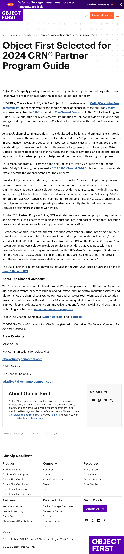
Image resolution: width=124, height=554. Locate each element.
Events (47, 516)
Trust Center (67, 539)
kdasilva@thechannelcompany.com (28, 381)
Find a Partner (10, 516)
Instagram (37, 418)
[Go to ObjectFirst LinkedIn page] (99, 520)
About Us (48, 469)
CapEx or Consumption (15, 474)
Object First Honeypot (15, 489)
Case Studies (90, 484)
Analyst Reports (92, 479)
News (46, 484)
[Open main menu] (118, 15)
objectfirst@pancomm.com (22, 359)
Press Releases (30, 35)
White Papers (90, 469)
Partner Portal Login (13, 511)
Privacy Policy (10, 539)
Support (47, 526)
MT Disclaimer (42, 539)
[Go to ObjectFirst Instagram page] (93, 520)
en (8, 532)
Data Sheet (89, 474)
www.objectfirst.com (26, 414)
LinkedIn (21, 418)
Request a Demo (52, 511)
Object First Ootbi (12, 479)
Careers (47, 474)
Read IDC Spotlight (98, 4)
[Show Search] (86, 15)
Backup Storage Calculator (58, 506)
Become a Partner (12, 506)
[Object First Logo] (11, 15)
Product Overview (12, 469)
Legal (55, 539)
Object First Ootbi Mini (15, 484)
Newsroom (15, 35)
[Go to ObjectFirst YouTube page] (86, 520)
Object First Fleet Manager (17, 494)
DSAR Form (26, 539)
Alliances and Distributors (17, 521)
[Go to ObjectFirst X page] (105, 520)
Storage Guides (52, 521)
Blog (54, 414)
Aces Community (53, 479)
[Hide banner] (120, 4)
